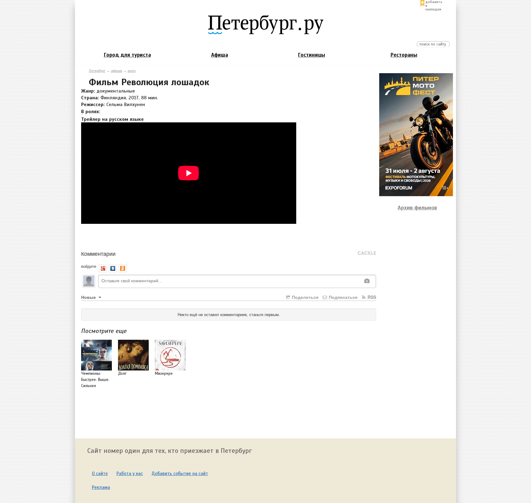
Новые (89, 297)
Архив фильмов (417, 207)
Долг (122, 373)
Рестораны (404, 55)
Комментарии (98, 253)
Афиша (219, 55)
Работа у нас (129, 473)
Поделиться (304, 297)
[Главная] (265, 24)
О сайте (100, 473)
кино (132, 71)
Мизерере (164, 373)
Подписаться (342, 297)
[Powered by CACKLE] (367, 253)
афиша (116, 71)
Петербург (97, 71)
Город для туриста (127, 55)
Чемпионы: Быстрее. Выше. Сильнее (95, 379)
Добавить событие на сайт (179, 473)
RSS (371, 297)
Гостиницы (311, 55)
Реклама (101, 487)
